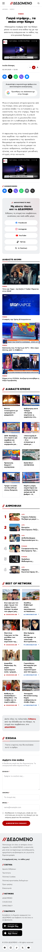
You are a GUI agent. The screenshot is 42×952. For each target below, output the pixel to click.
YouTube (22, 235)
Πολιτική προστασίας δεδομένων (15, 880)
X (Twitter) (22, 248)
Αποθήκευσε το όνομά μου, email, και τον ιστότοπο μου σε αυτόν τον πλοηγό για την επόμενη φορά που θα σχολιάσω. (21, 815)
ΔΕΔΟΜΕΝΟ (10, 727)
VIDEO (12, 9)
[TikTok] (16, 947)
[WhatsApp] (16, 77)
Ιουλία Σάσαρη (8, 65)
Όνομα (6, 792)
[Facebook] (4, 77)
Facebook (22, 223)
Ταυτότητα (6, 873)
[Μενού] (3, 3)
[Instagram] (10, 947)
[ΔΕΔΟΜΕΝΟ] (21, 3)
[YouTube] (28, 947)
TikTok (22, 242)
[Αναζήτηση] (38, 3)
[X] (22, 947)
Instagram (22, 229)
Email (5, 802)
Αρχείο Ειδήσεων (9, 869)
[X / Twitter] (10, 77)
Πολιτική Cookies (9, 877)
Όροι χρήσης (7, 884)
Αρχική (5, 9)
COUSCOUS (7, 902)
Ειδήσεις (32, 719)
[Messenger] (27, 77)
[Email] (27, 191)
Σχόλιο (6, 771)
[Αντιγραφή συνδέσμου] (32, 191)
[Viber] (21, 77)
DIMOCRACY (7, 906)
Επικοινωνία (6, 888)
